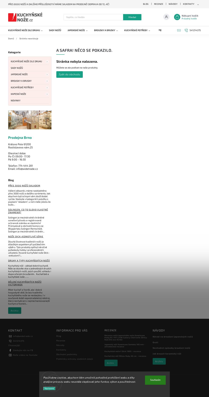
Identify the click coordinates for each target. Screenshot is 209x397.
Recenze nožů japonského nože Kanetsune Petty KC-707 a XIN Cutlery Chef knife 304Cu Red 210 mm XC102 (125, 337)
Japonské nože (19, 74)
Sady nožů (17, 67)
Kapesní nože (18, 93)
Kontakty (188, 4)
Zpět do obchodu (69, 74)
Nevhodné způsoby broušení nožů (171, 348)
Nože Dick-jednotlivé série (25, 236)
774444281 (14, 345)
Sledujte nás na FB (23, 350)
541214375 (18, 341)
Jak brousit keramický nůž (167, 353)
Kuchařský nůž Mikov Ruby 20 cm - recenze (125, 356)
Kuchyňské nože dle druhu (26, 61)
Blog (146, 4)
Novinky (15, 100)
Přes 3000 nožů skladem (24, 185)
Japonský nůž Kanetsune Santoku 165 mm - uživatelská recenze (124, 345)
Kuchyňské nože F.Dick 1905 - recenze (122, 351)
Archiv (15, 310)
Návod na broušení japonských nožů (173, 336)
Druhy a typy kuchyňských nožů (29, 260)
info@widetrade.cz (23, 336)
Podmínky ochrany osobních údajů (74, 359)
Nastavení (49, 388)
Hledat (132, 17)
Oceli (155, 342)
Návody (173, 4)
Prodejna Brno (20, 137)
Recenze (158, 4)
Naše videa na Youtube (25, 355)
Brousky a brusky (21, 80)
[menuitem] (27, 30)
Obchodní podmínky (66, 354)
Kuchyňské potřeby (22, 87)
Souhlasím (155, 380)
